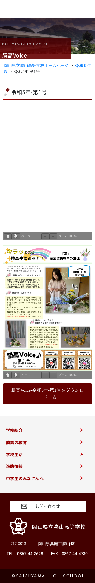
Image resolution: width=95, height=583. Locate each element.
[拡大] (53, 236)
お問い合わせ (47, 506)
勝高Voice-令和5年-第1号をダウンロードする (47, 394)
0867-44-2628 (25, 553)
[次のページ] (16, 236)
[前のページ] (8, 236)
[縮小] (45, 236)
